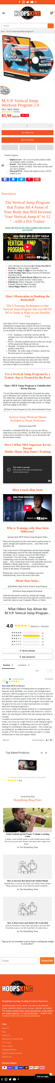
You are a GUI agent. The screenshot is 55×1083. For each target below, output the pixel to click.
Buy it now (27, 140)
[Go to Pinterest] (29, 179)
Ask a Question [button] (28, 657)
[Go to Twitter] (27, 2)
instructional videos (31, 1013)
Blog (4, 1032)
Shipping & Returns (9, 1050)
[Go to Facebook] (19, 2)
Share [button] (7, 740)
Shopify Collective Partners (12, 1053)
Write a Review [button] (28, 651)
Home (3, 31)
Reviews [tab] (6, 665)
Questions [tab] (22, 665)
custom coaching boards (15, 1011)
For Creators (6, 1042)
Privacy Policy (7, 1046)
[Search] (51, 25)
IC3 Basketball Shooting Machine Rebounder (26, 777)
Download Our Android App (12, 1039)
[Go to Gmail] (37, 179)
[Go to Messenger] (13, 179)
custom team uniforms (33, 1011)
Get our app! (42, 1076)
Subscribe (47, 960)
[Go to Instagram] (23, 2)
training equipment (13, 1013)
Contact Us (6, 1035)
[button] (10, 147)
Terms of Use (7, 1057)
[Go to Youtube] (32, 2)
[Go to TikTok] (36, 2)
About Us (5, 1028)
